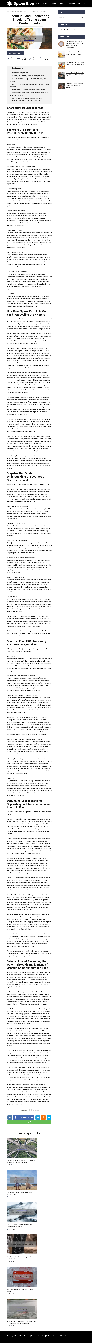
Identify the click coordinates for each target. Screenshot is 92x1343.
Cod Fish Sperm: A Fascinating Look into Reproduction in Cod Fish (19, 1225)
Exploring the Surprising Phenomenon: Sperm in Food (28, 76)
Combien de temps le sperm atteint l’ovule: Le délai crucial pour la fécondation (21, 1161)
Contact (45, 4)
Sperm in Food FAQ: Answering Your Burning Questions (29, 90)
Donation (61, 4)
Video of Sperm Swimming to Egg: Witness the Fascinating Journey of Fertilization (21, 1322)
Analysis (53, 4)
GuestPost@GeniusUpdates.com (63, 1336)
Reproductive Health (73, 4)
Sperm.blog (41, 1336)
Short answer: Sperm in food (21, 73)
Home (38, 4)
